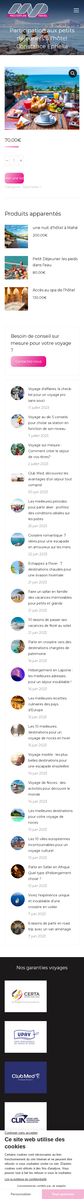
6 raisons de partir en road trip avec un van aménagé (49, 926)
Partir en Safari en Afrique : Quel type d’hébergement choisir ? (49, 873)
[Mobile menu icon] (76, 10)
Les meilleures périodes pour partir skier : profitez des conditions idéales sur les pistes (49, 510)
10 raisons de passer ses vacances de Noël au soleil (49, 623)
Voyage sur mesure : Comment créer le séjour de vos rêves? (48, 451)
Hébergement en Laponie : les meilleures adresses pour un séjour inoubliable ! (50, 676)
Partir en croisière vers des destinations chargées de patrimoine (49, 648)
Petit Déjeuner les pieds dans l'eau (55, 262)
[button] (73, 73)
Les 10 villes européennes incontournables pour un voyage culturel (49, 845)
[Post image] (18, 393)
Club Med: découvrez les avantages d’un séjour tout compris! (50, 479)
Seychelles (30, 187)
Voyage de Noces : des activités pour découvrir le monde (49, 789)
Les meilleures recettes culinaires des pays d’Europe (47, 704)
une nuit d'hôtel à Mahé (55, 228)
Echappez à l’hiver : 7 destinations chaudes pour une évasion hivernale (49, 569)
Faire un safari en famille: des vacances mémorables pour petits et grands (50, 597)
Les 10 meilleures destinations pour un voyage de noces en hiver (49, 732)
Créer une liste (14, 178)
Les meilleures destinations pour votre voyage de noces (50, 817)
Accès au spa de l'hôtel (54, 290)
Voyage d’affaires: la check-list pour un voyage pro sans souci (50, 395)
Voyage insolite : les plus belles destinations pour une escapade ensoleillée (48, 760)
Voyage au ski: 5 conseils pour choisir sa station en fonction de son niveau (48, 423)
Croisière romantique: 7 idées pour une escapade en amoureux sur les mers (49, 541)
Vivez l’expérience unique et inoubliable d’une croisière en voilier (49, 901)
